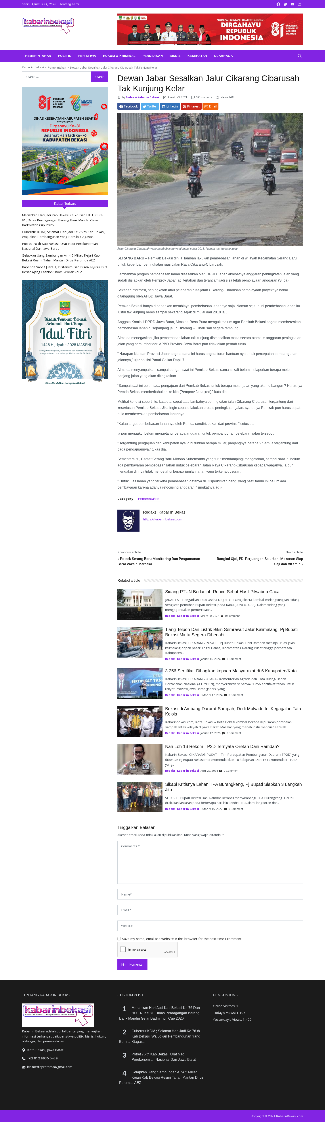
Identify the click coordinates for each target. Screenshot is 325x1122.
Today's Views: (225, 1012)
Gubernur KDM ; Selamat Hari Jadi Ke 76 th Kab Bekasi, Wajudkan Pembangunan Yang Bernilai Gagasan (159, 1036)
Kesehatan (197, 56)
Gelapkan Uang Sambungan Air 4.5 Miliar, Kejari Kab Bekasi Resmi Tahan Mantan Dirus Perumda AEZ (161, 1077)
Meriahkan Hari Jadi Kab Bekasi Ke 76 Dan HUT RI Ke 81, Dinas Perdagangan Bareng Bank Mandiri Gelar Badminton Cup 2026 (62, 220)
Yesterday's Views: (228, 1019)
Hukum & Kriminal (119, 56)
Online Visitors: (224, 1006)
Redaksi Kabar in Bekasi (142, 97)
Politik (64, 56)
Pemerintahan (38, 56)
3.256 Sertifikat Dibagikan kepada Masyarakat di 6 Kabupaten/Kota (231, 670)
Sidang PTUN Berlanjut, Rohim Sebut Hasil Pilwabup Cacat (223, 591)
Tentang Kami (69, 4)
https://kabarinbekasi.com (162, 519)
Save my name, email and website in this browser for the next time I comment (181, 938)
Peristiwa (87, 56)
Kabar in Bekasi (33, 67)
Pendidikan (153, 56)
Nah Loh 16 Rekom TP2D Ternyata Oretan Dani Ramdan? (222, 746)
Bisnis (175, 56)
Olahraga (223, 56)
